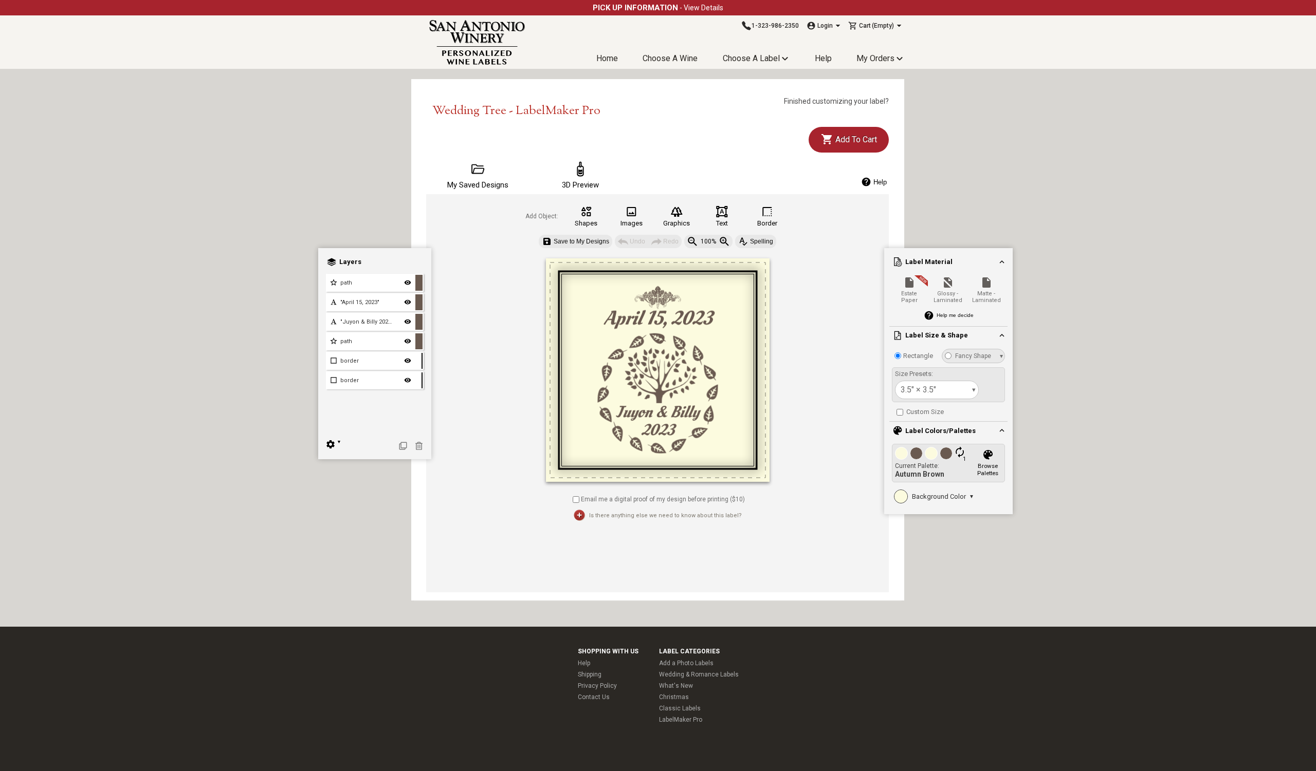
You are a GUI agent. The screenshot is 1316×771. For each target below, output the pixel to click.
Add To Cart (855, 139)
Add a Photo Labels (686, 663)
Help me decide (955, 315)
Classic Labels (680, 708)
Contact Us (594, 697)
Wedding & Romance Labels (699, 674)
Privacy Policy (597, 685)
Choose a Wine (670, 58)
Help (823, 58)
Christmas (674, 697)
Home (607, 58)
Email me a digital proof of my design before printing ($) (663, 498)
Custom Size (924, 412)
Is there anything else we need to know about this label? (665, 515)
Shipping (589, 674)
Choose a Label (751, 58)
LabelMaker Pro (680, 719)
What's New (676, 685)
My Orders (875, 58)
